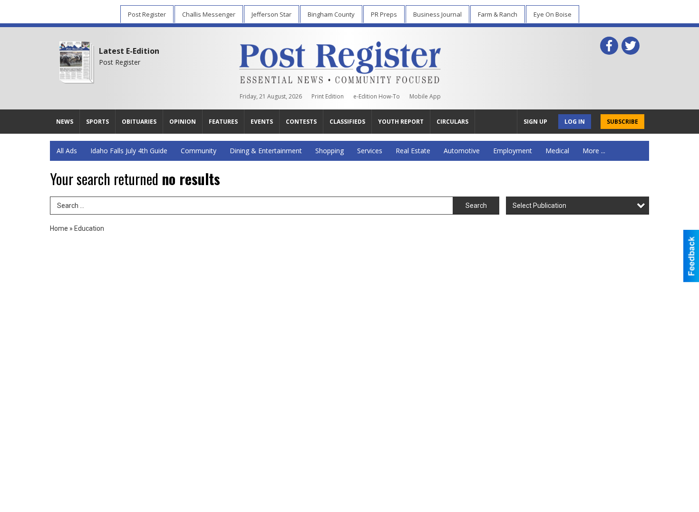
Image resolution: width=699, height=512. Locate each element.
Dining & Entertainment (266, 150)
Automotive (462, 150)
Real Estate (413, 150)
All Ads (67, 150)
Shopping (329, 150)
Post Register (147, 14)
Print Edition (327, 96)
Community (198, 150)
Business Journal (437, 14)
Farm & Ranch (497, 14)
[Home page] (340, 60)
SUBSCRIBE (622, 122)
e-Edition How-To (376, 96)
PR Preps (384, 14)
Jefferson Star (271, 14)
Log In (574, 122)
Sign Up (535, 122)
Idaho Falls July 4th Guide (128, 150)
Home (59, 228)
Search (476, 205)
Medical (557, 150)
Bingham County (331, 14)
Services (369, 150)
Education (89, 228)
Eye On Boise (553, 14)
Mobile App (425, 96)
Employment (512, 150)
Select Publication (539, 205)
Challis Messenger (208, 14)
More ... (593, 150)
